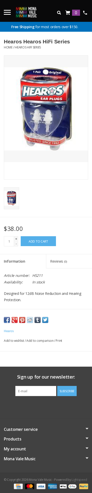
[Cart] (68, 12)
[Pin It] (22, 320)
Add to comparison (40, 340)
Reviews (58, 261)
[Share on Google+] (15, 320)
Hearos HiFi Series (28, 47)
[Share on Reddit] (30, 320)
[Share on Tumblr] (37, 320)
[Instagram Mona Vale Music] (51, 406)
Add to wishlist (14, 340)
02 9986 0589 (85, 13)
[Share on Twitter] (45, 320)
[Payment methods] (17, 486)
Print (59, 340)
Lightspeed (79, 480)
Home (8, 47)
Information (14, 261)
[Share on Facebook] (7, 320)
